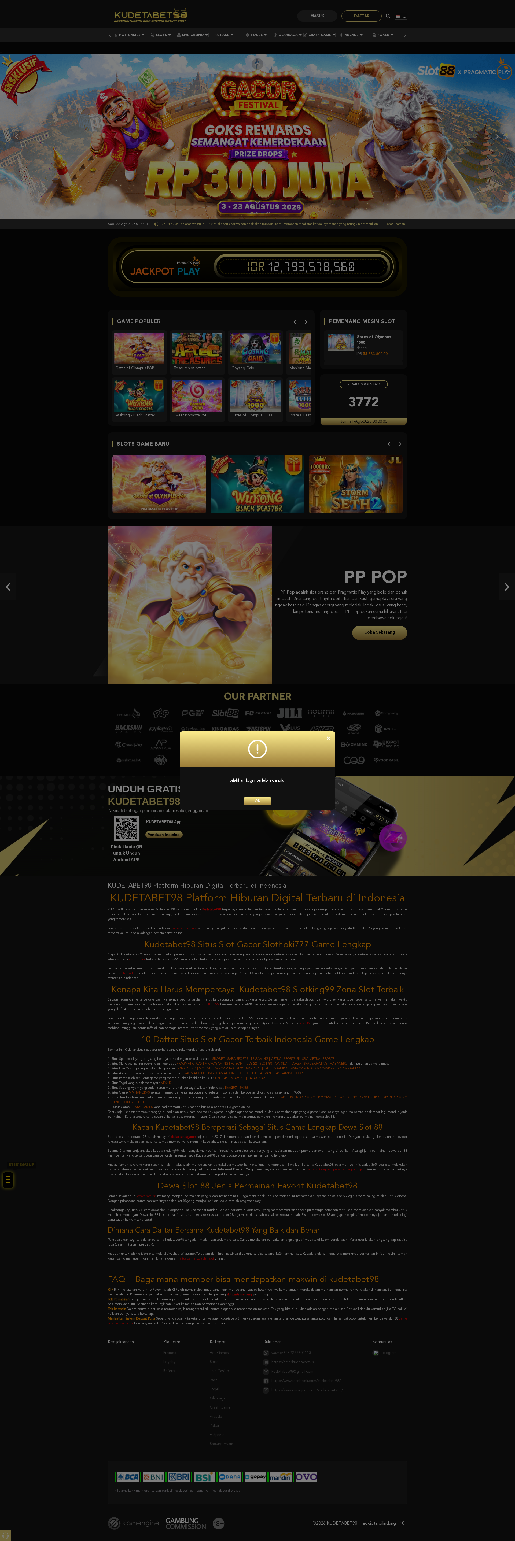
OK (257, 801)
